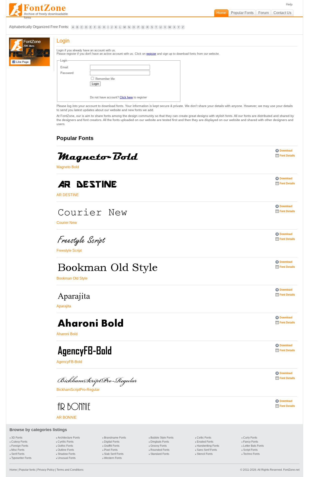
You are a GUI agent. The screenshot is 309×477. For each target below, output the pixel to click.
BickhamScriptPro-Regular (78, 390)
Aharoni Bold (67, 334)
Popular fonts (27, 469)
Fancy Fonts (250, 441)
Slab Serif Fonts (114, 454)
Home (14, 469)
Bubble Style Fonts (162, 437)
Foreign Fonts (19, 445)
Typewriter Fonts (21, 458)
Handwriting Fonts (208, 445)
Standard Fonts (159, 454)
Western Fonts (113, 458)
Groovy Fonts (158, 445)
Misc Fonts (17, 449)
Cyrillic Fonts (66, 441)
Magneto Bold (68, 167)
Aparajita (64, 306)
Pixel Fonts (111, 449)
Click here (126, 97)
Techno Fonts (251, 454)
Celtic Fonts (204, 437)
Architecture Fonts (69, 437)
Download (286, 150)
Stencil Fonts (205, 454)
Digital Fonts (111, 441)
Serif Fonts (17, 454)
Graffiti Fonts (111, 445)
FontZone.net (291, 469)
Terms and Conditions (70, 469)
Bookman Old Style (72, 278)
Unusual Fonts (67, 458)
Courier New (67, 223)
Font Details (287, 155)
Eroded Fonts (205, 441)
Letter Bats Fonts (253, 445)
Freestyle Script (69, 250)
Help (289, 4)
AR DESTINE (68, 195)
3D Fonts (16, 437)
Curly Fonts (250, 437)
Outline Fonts (66, 449)
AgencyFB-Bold (69, 362)
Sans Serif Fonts (207, 449)
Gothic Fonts (65, 445)
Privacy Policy (46, 469)
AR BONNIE (67, 417)
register (151, 53)
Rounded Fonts (159, 449)
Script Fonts (250, 449)
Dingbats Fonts (159, 441)
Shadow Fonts (66, 454)
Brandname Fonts (115, 437)
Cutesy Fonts (19, 441)
